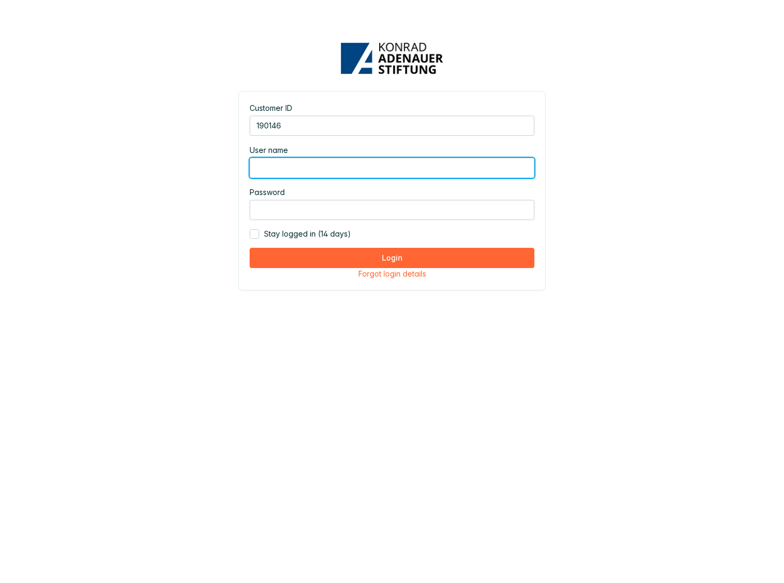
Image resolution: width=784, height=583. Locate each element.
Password (267, 192)
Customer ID (271, 107)
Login (392, 257)
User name (269, 150)
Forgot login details (392, 273)
